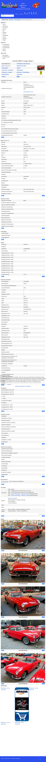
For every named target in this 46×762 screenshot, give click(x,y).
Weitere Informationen (20, 386)
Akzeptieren (3, 384)
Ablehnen (9, 384)
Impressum (28, 386)
